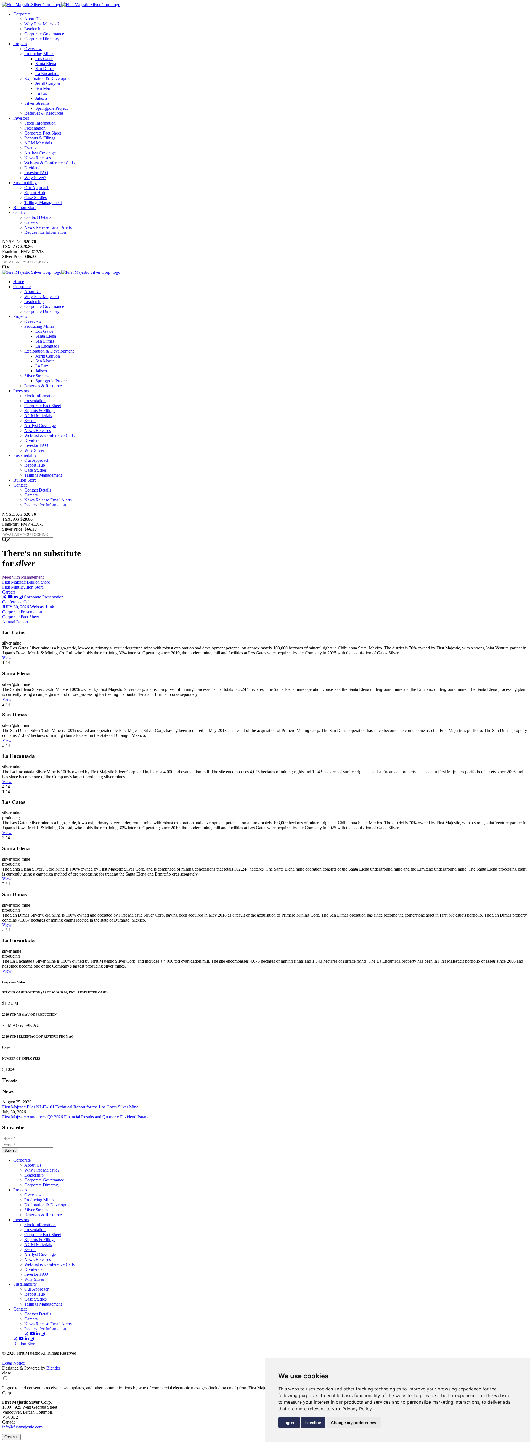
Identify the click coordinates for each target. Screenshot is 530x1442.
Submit (10, 1150)
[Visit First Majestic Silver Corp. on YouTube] (10, 597)
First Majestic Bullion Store (26, 582)
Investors (21, 118)
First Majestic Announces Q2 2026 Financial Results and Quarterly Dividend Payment (77, 1117)
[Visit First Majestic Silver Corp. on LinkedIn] (16, 597)
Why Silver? (35, 177)
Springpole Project (51, 108)
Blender (53, 1368)
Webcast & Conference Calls (49, 162)
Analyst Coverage (40, 153)
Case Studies (35, 197)
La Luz (41, 93)
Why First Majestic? (41, 24)
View (7, 658)
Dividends (33, 167)
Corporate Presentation (43, 597)
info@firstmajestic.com (22, 1427)
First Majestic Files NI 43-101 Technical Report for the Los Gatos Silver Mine (70, 1107)
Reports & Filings (39, 138)
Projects (20, 43)
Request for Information (45, 232)
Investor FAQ (36, 172)
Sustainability (25, 182)
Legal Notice (13, 1363)
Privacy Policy (357, 1408)
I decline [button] (313, 1422)
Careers (31, 222)
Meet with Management (23, 577)
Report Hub (34, 192)
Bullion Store (24, 207)
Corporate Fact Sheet (42, 133)
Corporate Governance (44, 33)
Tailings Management (43, 202)
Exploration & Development (49, 78)
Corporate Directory (41, 38)
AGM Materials (38, 143)
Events (30, 148)
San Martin (45, 88)
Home (18, 281)
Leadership (34, 28)
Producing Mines (39, 53)
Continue (11, 1437)
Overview (33, 48)
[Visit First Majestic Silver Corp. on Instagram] (21, 597)
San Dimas (44, 68)
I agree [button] (289, 1422)
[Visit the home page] (61, 4)
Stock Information (40, 123)
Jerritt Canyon (47, 83)
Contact (20, 212)
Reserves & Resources (43, 113)
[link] (357, 1408)
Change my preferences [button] (353, 1422)
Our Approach (36, 187)
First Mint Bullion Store (23, 587)
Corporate (22, 14)
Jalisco (41, 98)
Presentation (35, 128)
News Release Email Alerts (48, 227)
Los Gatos (44, 58)
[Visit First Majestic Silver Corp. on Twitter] (4, 597)
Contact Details (37, 217)
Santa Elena (45, 63)
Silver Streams (36, 103)
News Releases (37, 157)
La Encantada (47, 73)
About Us (32, 19)
